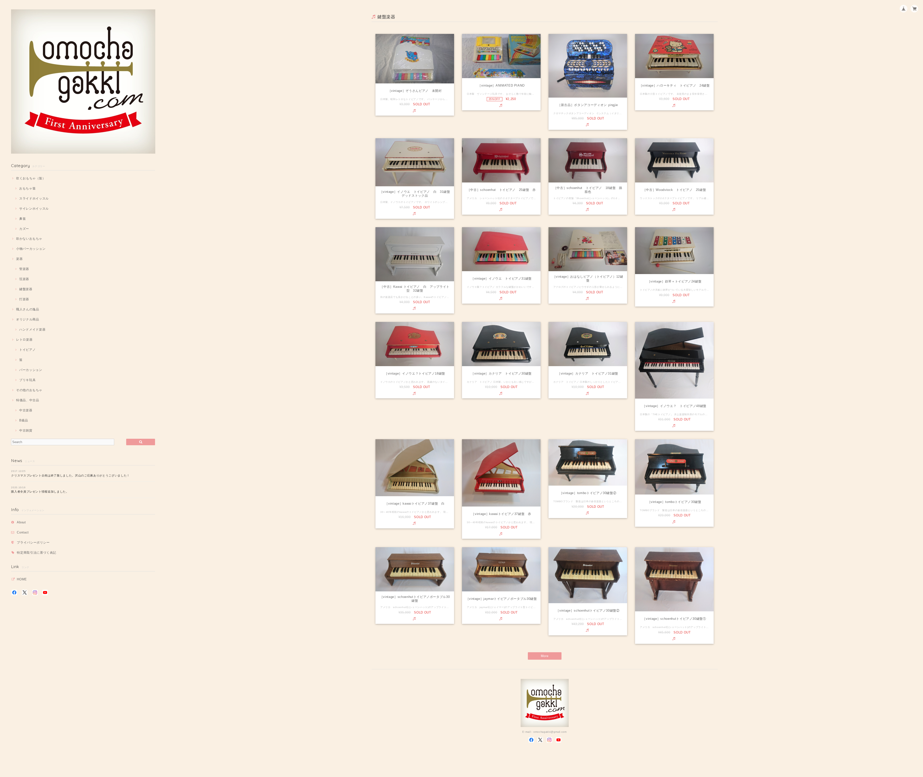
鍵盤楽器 (25, 289)
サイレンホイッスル (34, 208)
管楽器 (24, 269)
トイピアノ (27, 349)
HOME (22, 579)
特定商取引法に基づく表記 (36, 552)
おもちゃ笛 (27, 188)
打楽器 (24, 299)
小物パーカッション (31, 249)
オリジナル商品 (27, 319)
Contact (23, 532)
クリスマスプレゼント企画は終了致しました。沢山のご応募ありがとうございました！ (70, 475)
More (545, 656)
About (21, 522)
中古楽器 (25, 410)
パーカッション (30, 370)
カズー (24, 229)
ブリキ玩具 (27, 380)
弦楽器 (24, 279)
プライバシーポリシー (33, 542)
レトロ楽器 (24, 339)
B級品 (23, 420)
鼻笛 (22, 218)
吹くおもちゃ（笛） (31, 178)
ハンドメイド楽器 (32, 329)
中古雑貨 (25, 430)
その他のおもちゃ (29, 390)
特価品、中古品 (27, 400)
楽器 (19, 259)
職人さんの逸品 (27, 309)
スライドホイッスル (34, 198)
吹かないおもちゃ (29, 238)
